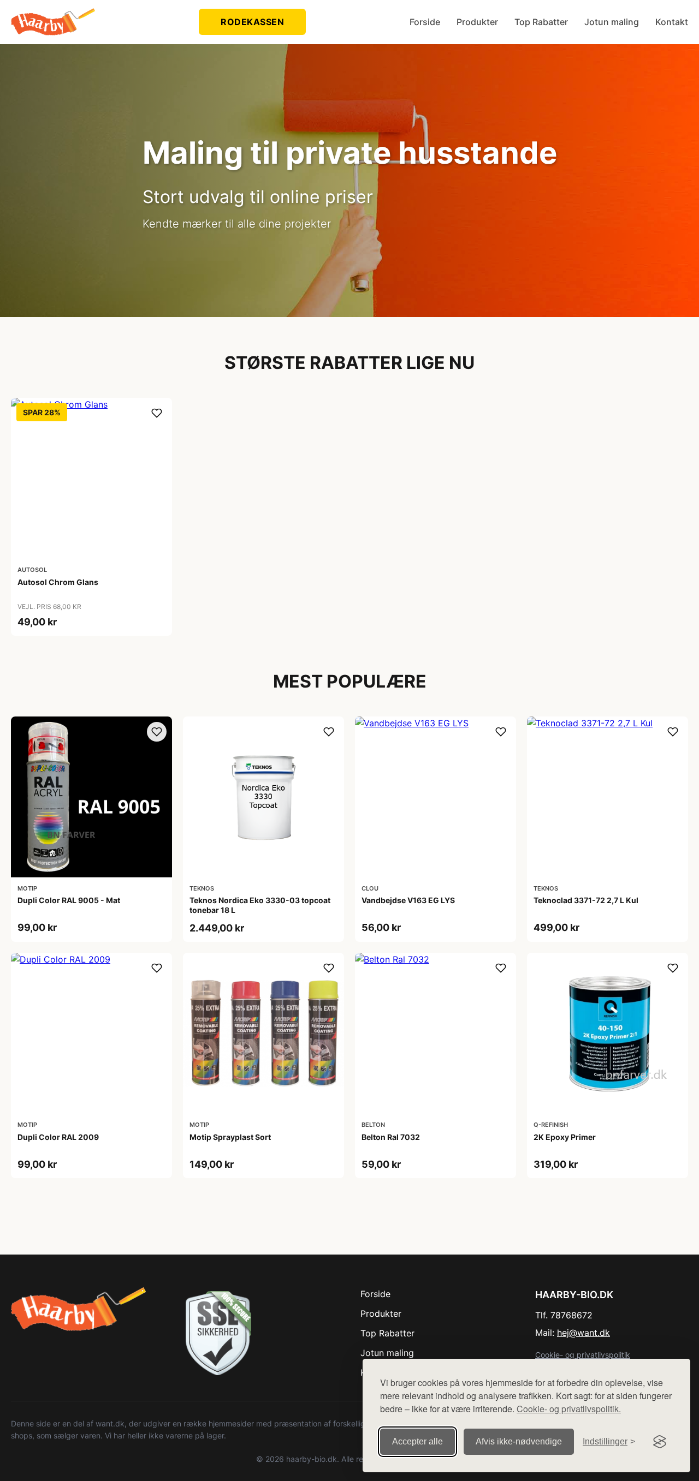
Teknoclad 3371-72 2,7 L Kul (586, 900)
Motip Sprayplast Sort (230, 1137)
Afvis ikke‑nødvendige (519, 1441)
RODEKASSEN (252, 21)
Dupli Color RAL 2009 (58, 1137)
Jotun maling (611, 21)
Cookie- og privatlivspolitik (582, 1354)
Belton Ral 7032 (391, 1137)
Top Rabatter (541, 21)
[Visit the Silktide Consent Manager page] (660, 1442)
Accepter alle (417, 1441)
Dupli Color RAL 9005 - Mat (68, 900)
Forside (425, 21)
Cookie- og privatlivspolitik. (569, 1408)
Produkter (477, 21)
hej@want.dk (583, 1332)
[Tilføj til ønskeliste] (157, 413)
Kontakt (671, 21)
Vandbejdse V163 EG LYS (408, 900)
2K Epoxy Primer (565, 1137)
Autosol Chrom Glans (57, 582)
